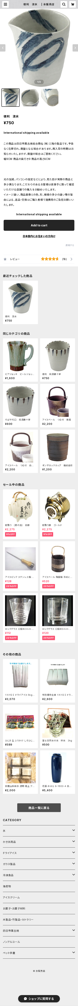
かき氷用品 (9, 841)
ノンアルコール (11, 941)
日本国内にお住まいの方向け (39, 236)
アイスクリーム (11, 897)
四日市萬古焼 (11, 930)
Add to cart (39, 225)
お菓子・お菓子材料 (14, 908)
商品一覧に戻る (39, 808)
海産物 (7, 886)
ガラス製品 (9, 864)
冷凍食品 (8, 875)
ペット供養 (9, 952)
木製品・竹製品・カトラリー (18, 919)
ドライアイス (10, 852)
